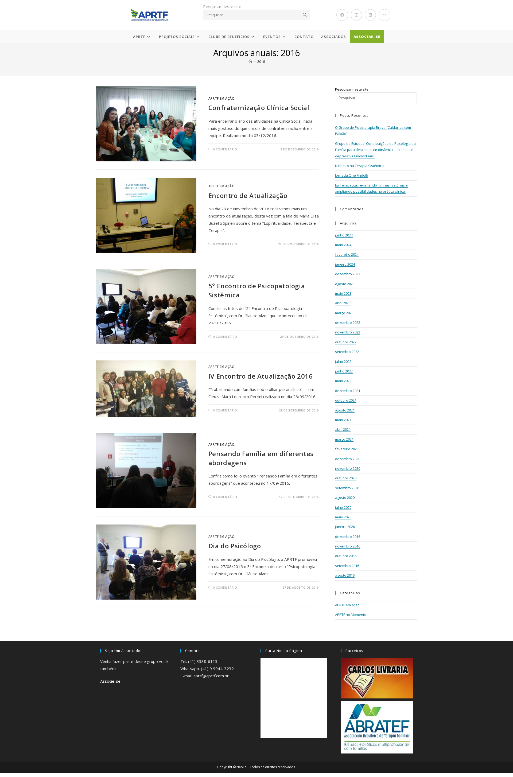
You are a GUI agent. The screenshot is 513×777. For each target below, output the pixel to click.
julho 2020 (343, 507)
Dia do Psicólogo (234, 545)
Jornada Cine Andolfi (351, 175)
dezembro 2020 (347, 458)
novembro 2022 (347, 332)
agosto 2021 (345, 410)
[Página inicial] (250, 61)
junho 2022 (344, 371)
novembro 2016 (347, 546)
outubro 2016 (345, 555)
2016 (261, 61)
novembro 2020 (347, 468)
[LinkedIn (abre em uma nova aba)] (370, 15)
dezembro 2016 (347, 536)
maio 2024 (343, 244)
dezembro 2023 (347, 273)
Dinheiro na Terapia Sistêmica (359, 165)
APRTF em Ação (221, 98)
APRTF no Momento (350, 614)
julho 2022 (343, 361)
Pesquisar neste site (222, 6)
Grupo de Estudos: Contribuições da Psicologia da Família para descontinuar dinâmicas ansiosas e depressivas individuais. (375, 149)
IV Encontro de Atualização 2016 (260, 376)
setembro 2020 (347, 487)
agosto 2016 (345, 575)
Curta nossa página (283, 650)
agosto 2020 (345, 497)
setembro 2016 (347, 565)
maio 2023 (343, 293)
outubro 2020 (345, 478)
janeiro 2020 (345, 526)
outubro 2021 (345, 400)
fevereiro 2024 (347, 254)
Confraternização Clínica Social (258, 107)
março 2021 (344, 439)
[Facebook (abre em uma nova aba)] (342, 15)
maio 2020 (343, 517)
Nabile (241, 767)
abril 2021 (343, 429)
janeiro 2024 (345, 264)
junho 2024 (344, 235)
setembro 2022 (347, 351)
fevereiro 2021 (347, 448)
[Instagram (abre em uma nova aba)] (356, 15)
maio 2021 (343, 419)
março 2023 (344, 312)
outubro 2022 (345, 342)
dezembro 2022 (347, 322)
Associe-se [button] (110, 681)
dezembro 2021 (347, 390)
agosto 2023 (345, 283)
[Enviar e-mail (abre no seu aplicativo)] (384, 15)
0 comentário (225, 149)
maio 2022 (343, 380)
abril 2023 (343, 303)
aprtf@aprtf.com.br (211, 675)
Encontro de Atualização (247, 195)
